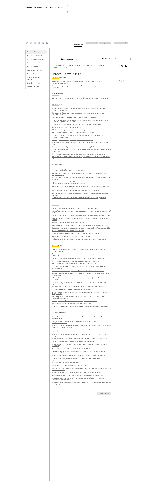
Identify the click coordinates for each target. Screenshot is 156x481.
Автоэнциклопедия (87, 2)
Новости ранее (104, 394)
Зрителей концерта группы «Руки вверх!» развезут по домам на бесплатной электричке (80, 225)
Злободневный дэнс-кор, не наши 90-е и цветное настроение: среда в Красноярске (79, 239)
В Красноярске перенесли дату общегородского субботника (71, 303)
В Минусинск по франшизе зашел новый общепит (68, 231)
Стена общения (33, 74)
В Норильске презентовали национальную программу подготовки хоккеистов (77, 372)
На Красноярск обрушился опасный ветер (65, 363)
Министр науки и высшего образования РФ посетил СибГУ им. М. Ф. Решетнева (78, 271)
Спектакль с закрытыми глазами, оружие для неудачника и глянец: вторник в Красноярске (81, 306)
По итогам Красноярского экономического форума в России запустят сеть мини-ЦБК (79, 355)
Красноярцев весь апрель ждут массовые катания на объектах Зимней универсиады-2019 (81, 228)
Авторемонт (91, 65)
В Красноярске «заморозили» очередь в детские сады (69, 365)
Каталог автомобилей (35, 63)
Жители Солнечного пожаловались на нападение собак (70, 222)
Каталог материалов (34, 55)
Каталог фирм (32, 66)
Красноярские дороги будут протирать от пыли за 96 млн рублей (73, 147)
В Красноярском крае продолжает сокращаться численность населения (75, 191)
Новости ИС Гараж (34, 52)
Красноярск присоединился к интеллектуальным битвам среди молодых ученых (78, 258)
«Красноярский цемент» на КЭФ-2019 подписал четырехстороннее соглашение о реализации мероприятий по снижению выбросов (78, 182)
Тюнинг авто (56, 68)
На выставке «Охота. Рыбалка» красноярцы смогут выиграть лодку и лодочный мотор (80, 339)
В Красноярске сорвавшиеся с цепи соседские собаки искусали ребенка (75, 261)
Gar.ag (65, 68)
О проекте (69, 2)
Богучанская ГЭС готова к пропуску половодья (67, 127)
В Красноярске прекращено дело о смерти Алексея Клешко (71, 236)
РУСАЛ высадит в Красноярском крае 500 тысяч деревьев (71, 348)
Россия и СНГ (68, 65)
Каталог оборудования (35, 59)
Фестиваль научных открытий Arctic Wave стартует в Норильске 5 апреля (75, 233)
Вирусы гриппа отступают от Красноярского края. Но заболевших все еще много (78, 287)
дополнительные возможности (78, 45)
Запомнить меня (92, 45)
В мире (59, 65)
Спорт (77, 65)
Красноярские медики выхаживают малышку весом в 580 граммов (73, 341)
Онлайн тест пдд (33, 83)
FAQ (77, 2)
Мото (83, 65)
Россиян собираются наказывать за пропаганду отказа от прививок (74, 117)
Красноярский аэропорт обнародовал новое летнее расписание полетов (75, 208)
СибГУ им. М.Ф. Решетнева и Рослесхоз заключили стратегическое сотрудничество (79, 198)
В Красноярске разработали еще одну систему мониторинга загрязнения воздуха (78, 154)
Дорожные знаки (33, 87)
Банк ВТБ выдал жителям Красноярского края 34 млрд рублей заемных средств (77, 375)
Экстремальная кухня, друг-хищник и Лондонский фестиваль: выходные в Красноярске (80, 98)
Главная (61, 2)
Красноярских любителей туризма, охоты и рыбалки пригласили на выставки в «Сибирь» (81, 215)
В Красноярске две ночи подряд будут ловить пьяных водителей (73, 133)
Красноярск (115, 3)
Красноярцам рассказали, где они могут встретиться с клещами (72, 140)
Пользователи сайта (34, 70)
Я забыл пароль (103, 45)
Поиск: (104, 59)
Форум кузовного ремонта (33, 78)
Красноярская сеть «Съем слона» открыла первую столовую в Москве (74, 301)
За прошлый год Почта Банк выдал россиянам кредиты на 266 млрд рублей (76, 124)
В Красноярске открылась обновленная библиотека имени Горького (74, 264)
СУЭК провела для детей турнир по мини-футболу (68, 130)
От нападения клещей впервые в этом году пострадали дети (71, 289)
